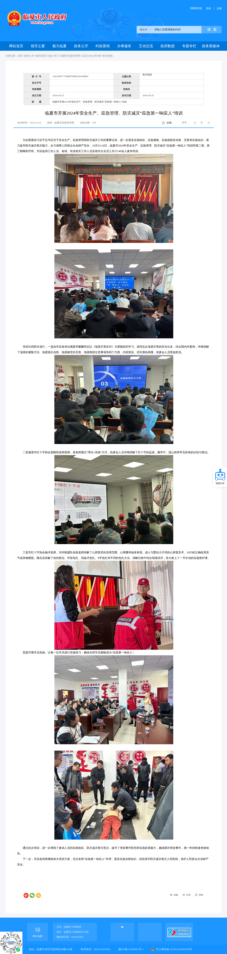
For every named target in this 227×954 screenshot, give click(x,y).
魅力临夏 (59, 46)
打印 (188, 895)
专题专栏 (189, 46)
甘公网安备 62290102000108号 (174, 949)
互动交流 (146, 46)
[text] (177, 29)
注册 (219, 8)
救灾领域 (108, 55)
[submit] (212, 29)
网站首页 (16, 46)
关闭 (201, 895)
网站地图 (37, 936)
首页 (20, 55)
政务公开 (81, 46)
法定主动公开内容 (91, 55)
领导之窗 (38, 46)
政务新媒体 (211, 46)
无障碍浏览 (196, 8)
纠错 (176, 895)
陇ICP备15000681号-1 (131, 949)
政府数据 (167, 46)
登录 (208, 8)
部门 (56, 55)
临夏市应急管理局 (70, 55)
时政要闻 (103, 46)
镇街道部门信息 (44, 55)
